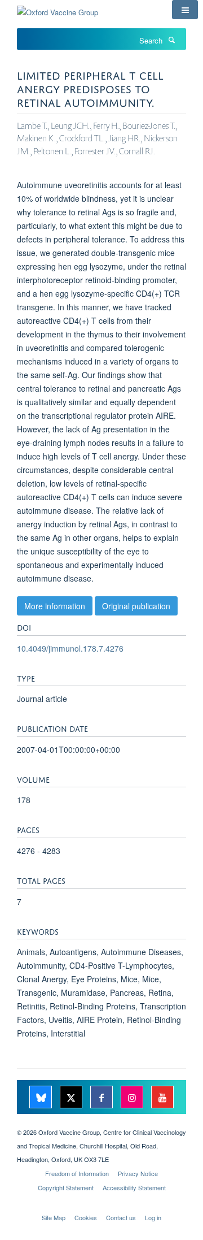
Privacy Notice (138, 1173)
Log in (153, 1217)
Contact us (121, 1217)
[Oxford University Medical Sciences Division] (101, 1122)
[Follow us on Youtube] (162, 1097)
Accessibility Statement (134, 1187)
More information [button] (54, 606)
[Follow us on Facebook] (102, 1097)
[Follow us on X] (72, 1097)
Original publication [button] (136, 606)
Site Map (53, 1217)
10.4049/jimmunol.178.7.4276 (70, 648)
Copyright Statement (66, 1187)
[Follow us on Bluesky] (41, 1097)
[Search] (171, 39)
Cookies (85, 1217)
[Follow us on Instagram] (133, 1097)
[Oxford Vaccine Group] (57, 8)
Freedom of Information (77, 1173)
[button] (185, 9)
